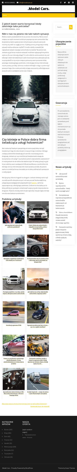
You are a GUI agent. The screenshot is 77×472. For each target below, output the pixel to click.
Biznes (6, 430)
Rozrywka (7, 450)
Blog (6, 433)
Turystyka (7, 454)
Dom (6, 436)
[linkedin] (72, 2)
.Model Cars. (38, 8)
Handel (6, 443)
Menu (5, 15)
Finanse (7, 440)
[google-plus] (68, 2)
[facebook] (60, 2)
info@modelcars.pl (25, 3)
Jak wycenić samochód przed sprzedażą (61, 176)
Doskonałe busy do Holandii (39, 406)
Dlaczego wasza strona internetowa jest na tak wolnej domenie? (24, 404)
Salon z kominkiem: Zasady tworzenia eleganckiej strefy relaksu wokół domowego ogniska (64, 217)
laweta (34, 183)
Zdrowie (7, 457)
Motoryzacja (8, 447)
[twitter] (64, 2)
